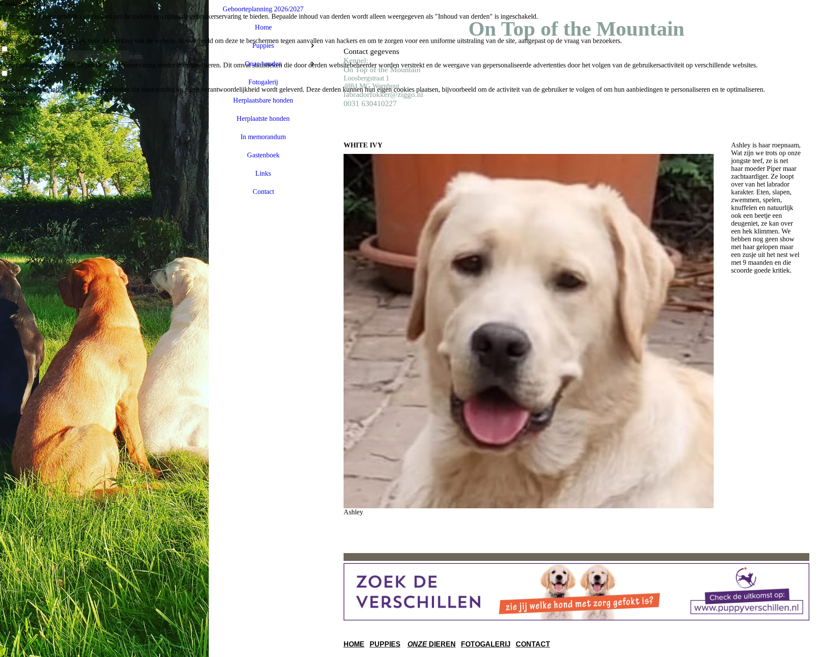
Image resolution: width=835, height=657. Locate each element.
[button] (382, 97)
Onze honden (263, 63)
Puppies (263, 45)
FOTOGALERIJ (486, 644)
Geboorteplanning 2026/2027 (263, 9)
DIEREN (441, 644)
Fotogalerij (263, 82)
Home (263, 27)
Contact (263, 191)
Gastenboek (263, 155)
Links (263, 173)
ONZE (417, 644)
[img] (104, 328)
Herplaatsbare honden (263, 100)
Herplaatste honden (263, 118)
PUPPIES (385, 644)
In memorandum (263, 136)
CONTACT (533, 644)
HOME (354, 644)
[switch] (4, 25)
